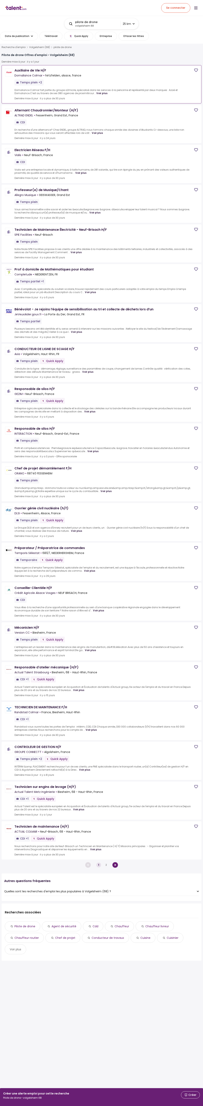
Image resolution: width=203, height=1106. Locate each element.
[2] (115, 865)
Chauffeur (122, 926)
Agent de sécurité (64, 926)
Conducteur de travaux (108, 938)
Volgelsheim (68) (39, 47)
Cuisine (145, 938)
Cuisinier (172, 938)
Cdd (95, 926)
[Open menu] (195, 8)
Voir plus (101, 93)
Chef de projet (65, 938)
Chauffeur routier (26, 938)
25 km (127, 24)
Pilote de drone (24, 926)
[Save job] (196, 70)
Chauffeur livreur (157, 926)
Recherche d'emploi (14, 47)
